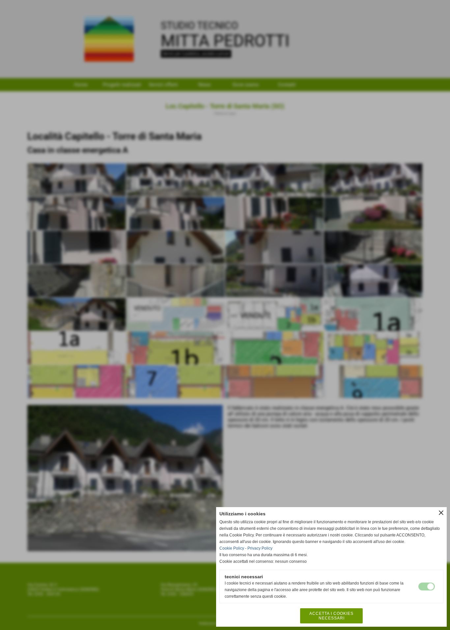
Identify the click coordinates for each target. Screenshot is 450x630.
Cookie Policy (231, 548)
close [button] (441, 513)
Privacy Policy (259, 548)
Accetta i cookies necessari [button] (331, 615)
